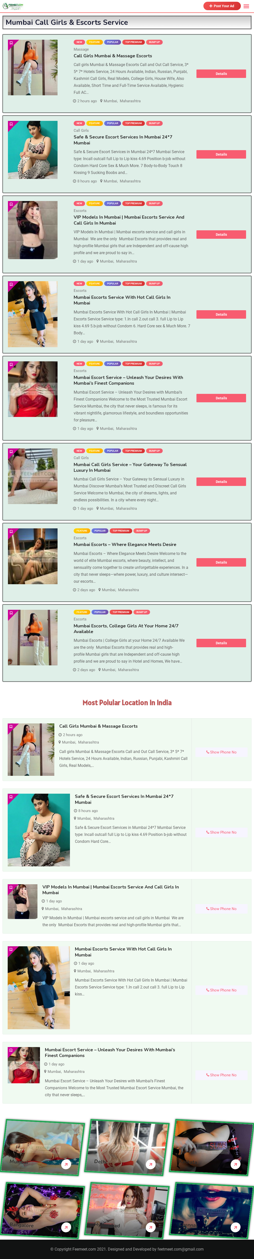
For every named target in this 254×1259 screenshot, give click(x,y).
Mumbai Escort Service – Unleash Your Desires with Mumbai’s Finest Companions (128, 380)
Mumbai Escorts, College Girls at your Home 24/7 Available (126, 629)
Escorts (80, 210)
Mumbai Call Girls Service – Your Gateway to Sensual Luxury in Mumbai (130, 467)
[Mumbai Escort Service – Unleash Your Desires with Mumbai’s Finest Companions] (33, 389)
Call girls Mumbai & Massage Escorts (113, 56)
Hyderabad (107, 1225)
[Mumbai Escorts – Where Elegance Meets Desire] (33, 556)
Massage (81, 49)
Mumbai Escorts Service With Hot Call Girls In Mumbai (122, 300)
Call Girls (81, 130)
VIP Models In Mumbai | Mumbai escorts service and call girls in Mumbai (129, 220)
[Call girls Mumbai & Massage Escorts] (33, 67)
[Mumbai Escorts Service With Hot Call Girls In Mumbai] (33, 314)
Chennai (188, 1225)
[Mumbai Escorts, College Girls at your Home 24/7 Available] (33, 637)
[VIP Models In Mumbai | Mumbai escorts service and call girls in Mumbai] (33, 230)
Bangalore (21, 1225)
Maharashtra (130, 101)
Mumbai (110, 101)
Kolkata (188, 1162)
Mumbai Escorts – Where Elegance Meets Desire (125, 544)
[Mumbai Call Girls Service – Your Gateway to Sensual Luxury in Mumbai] (33, 476)
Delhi (100, 1161)
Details (221, 74)
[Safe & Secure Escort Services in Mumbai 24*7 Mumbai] (33, 150)
